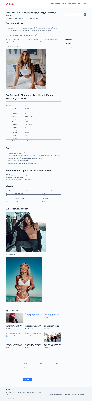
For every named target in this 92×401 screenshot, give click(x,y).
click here (29, 394)
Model (79, 3)
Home (51, 394)
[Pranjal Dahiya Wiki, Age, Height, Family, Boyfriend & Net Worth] (33, 318)
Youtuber (84, 3)
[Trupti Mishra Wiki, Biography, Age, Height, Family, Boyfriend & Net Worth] (14, 337)
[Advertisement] (75, 27)
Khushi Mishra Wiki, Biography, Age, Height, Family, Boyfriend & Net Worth (52, 326)
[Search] (85, 14)
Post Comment (27, 379)
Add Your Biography (55, 3)
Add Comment (26, 367)
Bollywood (64, 3)
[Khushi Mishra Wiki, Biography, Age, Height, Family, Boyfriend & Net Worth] (52, 318)
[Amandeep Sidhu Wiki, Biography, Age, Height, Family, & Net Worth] (33, 337)
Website (57, 363)
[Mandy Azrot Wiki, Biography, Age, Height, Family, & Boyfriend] (52, 337)
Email (41, 363)
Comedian (74, 3)
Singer (69, 3)
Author (20, 18)
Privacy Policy (67, 394)
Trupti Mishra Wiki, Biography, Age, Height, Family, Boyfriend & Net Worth (14, 346)
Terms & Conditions (58, 394)
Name (25, 363)
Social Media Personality (27, 18)
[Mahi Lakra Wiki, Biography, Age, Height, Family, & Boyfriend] (14, 318)
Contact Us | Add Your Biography (79, 394)
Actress (16, 18)
